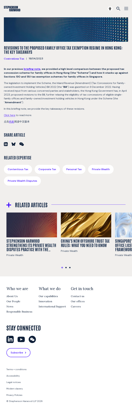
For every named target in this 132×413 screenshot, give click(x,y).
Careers (76, 306)
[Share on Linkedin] (6, 144)
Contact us (77, 296)
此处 (11, 121)
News (9, 306)
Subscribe (17, 352)
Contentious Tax (14, 58)
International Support (52, 306)
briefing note (32, 69)
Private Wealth (101, 169)
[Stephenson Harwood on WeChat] (32, 339)
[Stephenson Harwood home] (12, 8)
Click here (9, 115)
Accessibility (13, 375)
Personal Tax (74, 169)
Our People (13, 301)
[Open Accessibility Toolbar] (110, 8)
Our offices (78, 301)
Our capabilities (48, 296)
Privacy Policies (14, 395)
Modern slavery (14, 388)
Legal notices (13, 382)
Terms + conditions (16, 369)
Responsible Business (19, 311)
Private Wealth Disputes (22, 181)
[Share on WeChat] (21, 144)
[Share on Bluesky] (13, 144)
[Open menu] (126, 8)
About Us (12, 296)
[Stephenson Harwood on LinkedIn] (10, 339)
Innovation (45, 301)
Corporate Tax (47, 169)
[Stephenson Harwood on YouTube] (21, 339)
